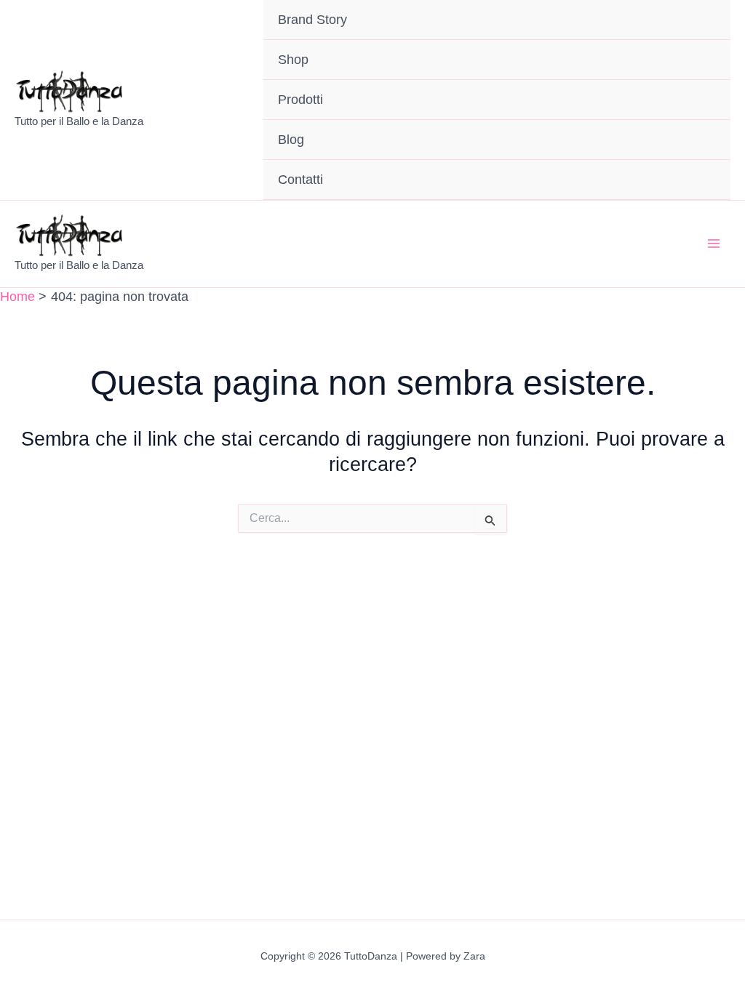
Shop (293, 59)
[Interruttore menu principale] (713, 244)
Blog (291, 139)
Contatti (300, 179)
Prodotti (300, 99)
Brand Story (312, 19)
